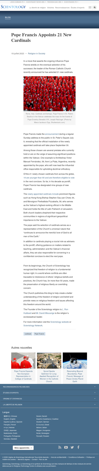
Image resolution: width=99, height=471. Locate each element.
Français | (10, 424)
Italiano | (41, 427)
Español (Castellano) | (47, 419)
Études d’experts (77, 7)
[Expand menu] (49, 387)
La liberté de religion (37, 7)
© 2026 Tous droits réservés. (25, 457)
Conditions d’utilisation (76, 457)
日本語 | (10, 430)
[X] (72, 447)
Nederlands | (10, 433)
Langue (5, 412)
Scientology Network (32, 325)
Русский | (42, 436)
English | (9, 419)
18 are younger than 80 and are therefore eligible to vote (49, 177)
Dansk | (41, 416)
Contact (34, 459)
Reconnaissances (62, 7)
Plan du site (43, 459)
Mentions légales (24, 459)
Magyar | (43, 430)
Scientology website (59, 321)
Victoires (50, 7)
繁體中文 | (10, 416)
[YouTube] (66, 447)
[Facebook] (78, 447)
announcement (52, 133)
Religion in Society (36, 53)
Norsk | (42, 433)
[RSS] (60, 447)
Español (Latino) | (13, 422)
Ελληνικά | (42, 424)
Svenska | (10, 439)
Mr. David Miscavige (45, 313)
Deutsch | (42, 422)
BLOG (8, 17)
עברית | (9, 427)
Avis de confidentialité (58, 457)
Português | (12, 436)
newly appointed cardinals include (43, 193)
